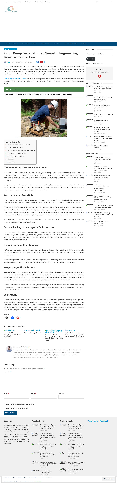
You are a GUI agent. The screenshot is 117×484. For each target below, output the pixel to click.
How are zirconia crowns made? (103, 114)
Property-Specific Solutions (16, 156)
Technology (44, 44)
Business (25, 44)
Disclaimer (28, 2)
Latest (7, 2)
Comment (7, 372)
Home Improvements (70, 44)
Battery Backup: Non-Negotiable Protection (21, 150)
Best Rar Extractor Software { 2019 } (46, 472)
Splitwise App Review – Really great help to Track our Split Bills (48, 454)
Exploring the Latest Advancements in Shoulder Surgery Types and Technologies (102, 187)
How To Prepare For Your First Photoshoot (76, 470)
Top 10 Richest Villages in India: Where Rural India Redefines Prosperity (103, 88)
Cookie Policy (38, 481)
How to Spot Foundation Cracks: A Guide (101, 223)
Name (6, 393)
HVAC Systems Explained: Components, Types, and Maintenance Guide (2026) (74, 335)
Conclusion (11, 159)
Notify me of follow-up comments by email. (20, 404)
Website (61, 393)
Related (13, 162)
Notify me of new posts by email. (17, 408)
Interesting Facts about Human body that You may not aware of (48, 463)
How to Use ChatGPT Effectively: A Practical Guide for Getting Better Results (103, 97)
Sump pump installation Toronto (15, 79)
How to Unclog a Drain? (32, 333)
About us (47, 2)
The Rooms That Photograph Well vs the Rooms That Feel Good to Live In (54, 338)
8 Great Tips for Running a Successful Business (76, 463)
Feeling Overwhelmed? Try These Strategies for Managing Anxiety (103, 214)
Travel (34, 44)
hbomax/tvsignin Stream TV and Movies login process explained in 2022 (103, 138)
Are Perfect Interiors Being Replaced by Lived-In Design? (13, 335)
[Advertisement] (58, 28)
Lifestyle (56, 44)
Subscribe (90, 59)
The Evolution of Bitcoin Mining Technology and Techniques (103, 206)
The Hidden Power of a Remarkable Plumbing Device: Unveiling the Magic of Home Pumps (38, 94)
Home (7, 44)
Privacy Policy (17, 2)
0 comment (28, 62)
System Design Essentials (15, 147)
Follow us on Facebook (98, 421)
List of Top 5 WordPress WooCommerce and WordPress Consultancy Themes (103, 198)
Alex (8, 62)
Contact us (38, 2)
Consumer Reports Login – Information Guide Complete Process (102, 129)
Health (15, 44)
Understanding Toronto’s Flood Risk (19, 144)
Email (33, 393)
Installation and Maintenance (16, 153)
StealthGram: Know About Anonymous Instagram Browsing (102, 107)
